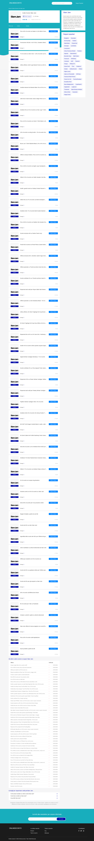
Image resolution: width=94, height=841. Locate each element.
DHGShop (73, 58)
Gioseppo (66, 45)
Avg (45, 830)
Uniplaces (78, 66)
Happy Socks (67, 94)
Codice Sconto (15, 8)
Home (10, 8)
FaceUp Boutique (77, 79)
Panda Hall (74, 43)
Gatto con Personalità (69, 74)
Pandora (79, 50)
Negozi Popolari (79, 3)
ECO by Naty (67, 40)
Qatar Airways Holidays (76, 89)
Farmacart (66, 58)
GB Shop (78, 74)
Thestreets (66, 89)
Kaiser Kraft (67, 66)
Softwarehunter (73, 68)
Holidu (80, 68)
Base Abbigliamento (68, 84)
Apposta (66, 53)
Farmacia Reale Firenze (69, 76)
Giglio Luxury (67, 71)
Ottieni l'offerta (53, 31)
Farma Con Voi (67, 79)
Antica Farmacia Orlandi (69, 50)
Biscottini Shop (67, 56)
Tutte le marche (34, 833)
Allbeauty (47, 833)
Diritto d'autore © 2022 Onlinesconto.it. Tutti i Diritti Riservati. (22, 838)
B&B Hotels (76, 56)
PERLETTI (72, 63)
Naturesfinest (73, 53)
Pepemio (77, 61)
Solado (66, 68)
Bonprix (32, 830)
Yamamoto (74, 91)
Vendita (27, 25)
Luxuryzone (67, 48)
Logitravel (74, 86)
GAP (72, 61)
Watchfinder (67, 43)
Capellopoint (78, 84)
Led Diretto (73, 45)
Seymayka (73, 38)
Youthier (74, 40)
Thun (73, 66)
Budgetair (66, 38)
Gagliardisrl (67, 86)
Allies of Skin (67, 91)
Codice (18, 25)
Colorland (66, 61)
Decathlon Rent (67, 81)
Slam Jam (23, 8)
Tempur (66, 63)
